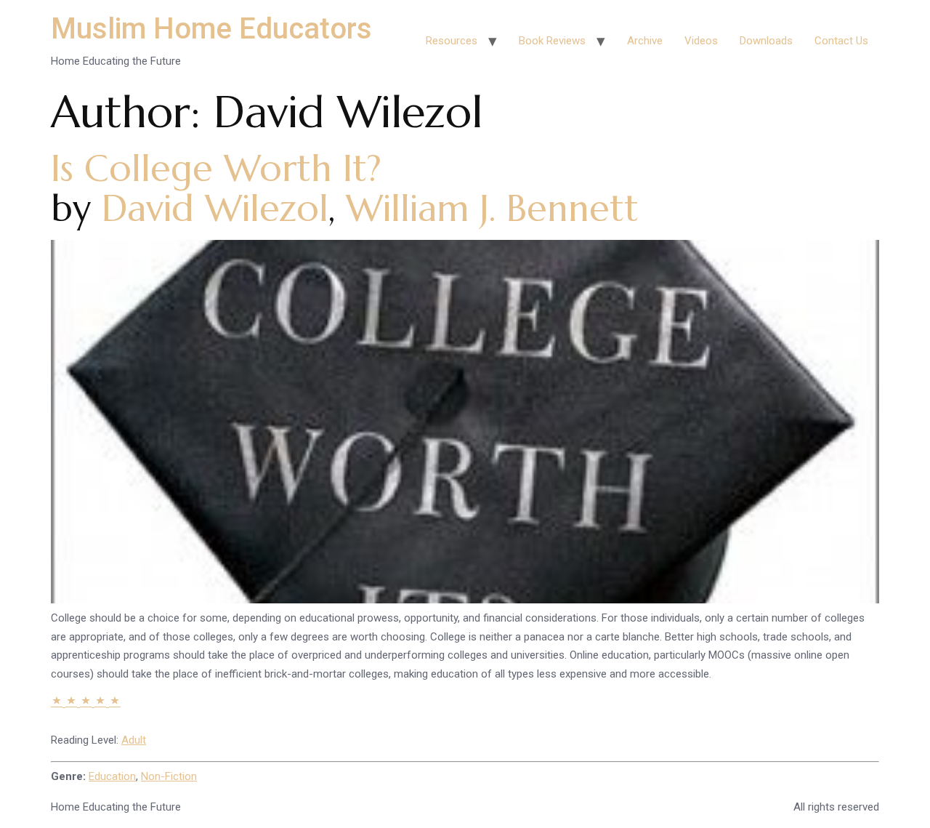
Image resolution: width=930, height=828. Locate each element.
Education (112, 776)
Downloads (766, 40)
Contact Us (841, 40)
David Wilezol (215, 208)
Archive (645, 40)
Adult (133, 740)
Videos (701, 40)
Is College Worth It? (216, 168)
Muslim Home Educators (211, 29)
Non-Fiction (169, 776)
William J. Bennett (492, 208)
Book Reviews (552, 40)
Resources (451, 40)
